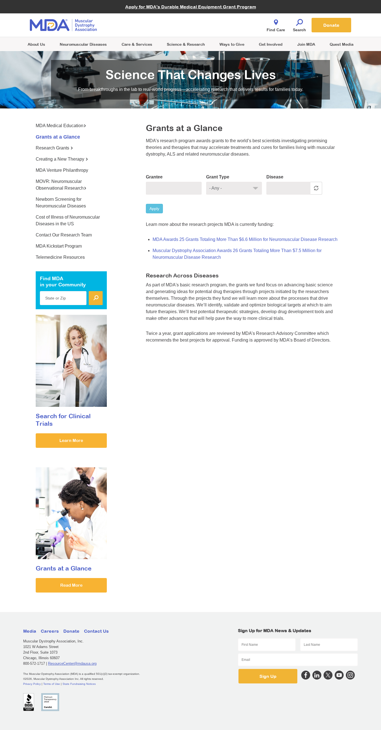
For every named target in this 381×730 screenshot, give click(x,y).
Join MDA (306, 44)
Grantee (154, 177)
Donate (331, 25)
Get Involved (271, 44)
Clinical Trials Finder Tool (140, 18)
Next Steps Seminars (137, 25)
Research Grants (53, 148)
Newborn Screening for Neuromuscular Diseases (61, 202)
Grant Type (217, 177)
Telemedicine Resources (60, 257)
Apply (154, 208)
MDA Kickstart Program (216, 28)
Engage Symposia (134, 16)
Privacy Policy (32, 683)
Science (186, 44)
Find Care (276, 30)
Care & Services (137, 44)
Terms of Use (51, 683)
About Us (36, 44)
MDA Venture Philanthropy (218, 18)
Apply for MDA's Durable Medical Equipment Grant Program (190, 6)
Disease (274, 177)
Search (299, 30)
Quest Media (341, 44)
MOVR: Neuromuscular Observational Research (60, 184)
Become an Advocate (137, 14)
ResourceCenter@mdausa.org (72, 663)
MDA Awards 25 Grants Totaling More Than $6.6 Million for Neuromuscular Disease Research (245, 239)
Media (29, 631)
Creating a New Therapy (60, 159)
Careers (50, 631)
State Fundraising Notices (79, 683)
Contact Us (96, 631)
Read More (71, 585)
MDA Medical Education (59, 125)
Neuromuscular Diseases (83, 44)
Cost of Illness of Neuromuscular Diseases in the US (68, 220)
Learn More (71, 440)
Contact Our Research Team (64, 235)
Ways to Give (232, 44)
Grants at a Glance (58, 137)
